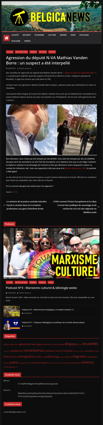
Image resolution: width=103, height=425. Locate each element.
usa (75, 362)
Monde (63, 35)
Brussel (79, 344)
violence (87, 362)
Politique (84, 35)
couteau (49, 350)
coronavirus (34, 350)
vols (16, 367)
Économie (39, 35)
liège (57, 356)
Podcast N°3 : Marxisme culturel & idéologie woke (41, 288)
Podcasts (42, 282)
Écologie (16, 41)
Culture (52, 35)
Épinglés (33, 52)
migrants (79, 356)
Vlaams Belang (9, 367)
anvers (55, 344)
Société (15, 35)
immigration (27, 356)
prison (27, 363)
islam (38, 356)
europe (89, 350)
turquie (70, 363)
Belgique (71, 344)
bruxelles (90, 343)
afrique (7, 344)
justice (49, 356)
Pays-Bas (6, 363)
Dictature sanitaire (79, 351)
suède (50, 363)
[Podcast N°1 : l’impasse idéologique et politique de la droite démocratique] (12, 324)
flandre (96, 351)
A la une (10, 52)
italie (43, 357)
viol (79, 362)
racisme (35, 362)
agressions (25, 344)
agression (14, 344)
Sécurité (27, 35)
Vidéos (27, 41)
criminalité (66, 350)
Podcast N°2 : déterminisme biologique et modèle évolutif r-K (48, 309)
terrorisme (62, 363)
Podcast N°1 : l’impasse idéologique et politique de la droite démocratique (53, 322)
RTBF (15, 192)
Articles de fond (21, 52)
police (14, 362)
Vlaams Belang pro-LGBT (75, 168)
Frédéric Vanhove (25, 68)
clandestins (16, 350)
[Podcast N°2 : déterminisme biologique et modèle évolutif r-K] (12, 311)
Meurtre (68, 357)
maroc (62, 357)
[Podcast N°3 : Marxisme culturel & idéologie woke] (51, 253)
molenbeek (91, 356)
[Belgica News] (51, 3)
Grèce (15, 356)
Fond (73, 35)
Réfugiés (44, 362)
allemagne (37, 344)
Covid (57, 350)
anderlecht (47, 344)
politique (21, 363)
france (8, 356)
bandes (61, 344)
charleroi (6, 351)
